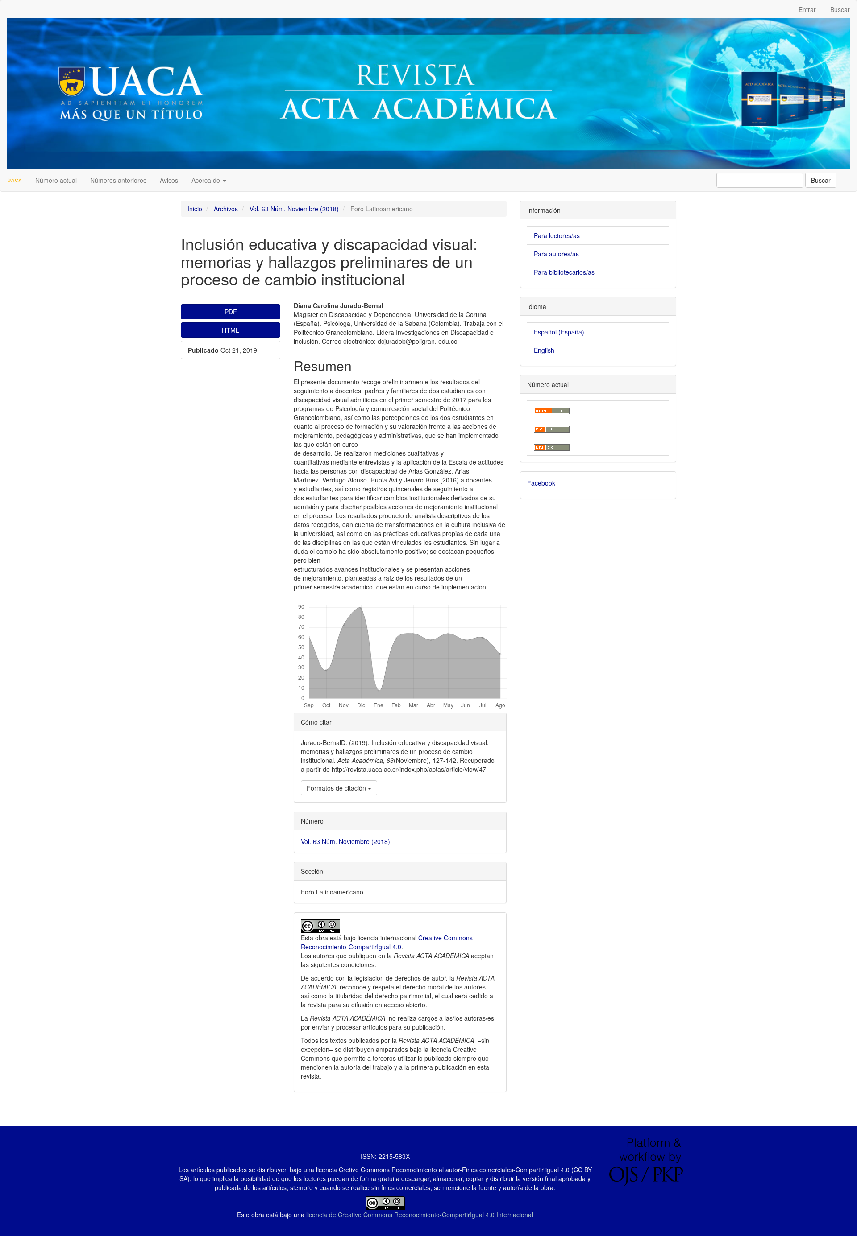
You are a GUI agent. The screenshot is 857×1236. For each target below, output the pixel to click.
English (544, 350)
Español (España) (559, 331)
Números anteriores (118, 180)
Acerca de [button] (206, 180)
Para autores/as (556, 253)
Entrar (807, 9)
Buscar (840, 9)
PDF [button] (231, 311)
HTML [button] (230, 329)
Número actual (56, 180)
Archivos (226, 208)
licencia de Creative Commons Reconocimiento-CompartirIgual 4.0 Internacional (419, 1214)
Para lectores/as (557, 235)
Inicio (194, 208)
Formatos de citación (337, 787)
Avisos (169, 180)
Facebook (541, 482)
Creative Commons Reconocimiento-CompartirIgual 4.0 (387, 942)
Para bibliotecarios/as (564, 272)
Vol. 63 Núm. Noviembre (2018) (294, 208)
